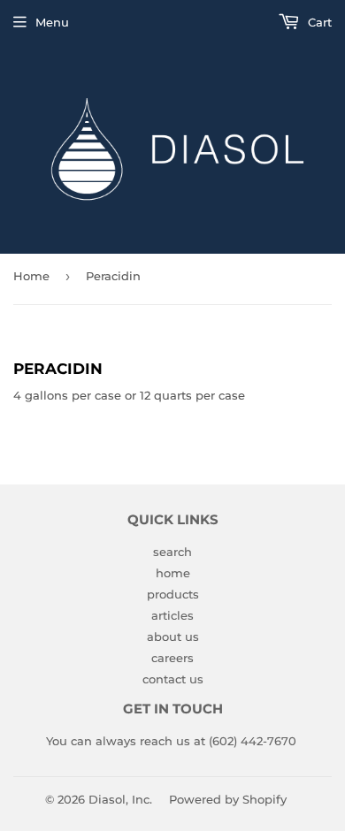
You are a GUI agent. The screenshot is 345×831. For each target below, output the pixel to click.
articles (172, 615)
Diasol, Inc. (120, 799)
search (172, 552)
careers (172, 658)
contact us (172, 679)
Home (31, 276)
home (173, 573)
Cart (318, 22)
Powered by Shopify (228, 799)
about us (173, 636)
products (173, 594)
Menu (52, 22)
